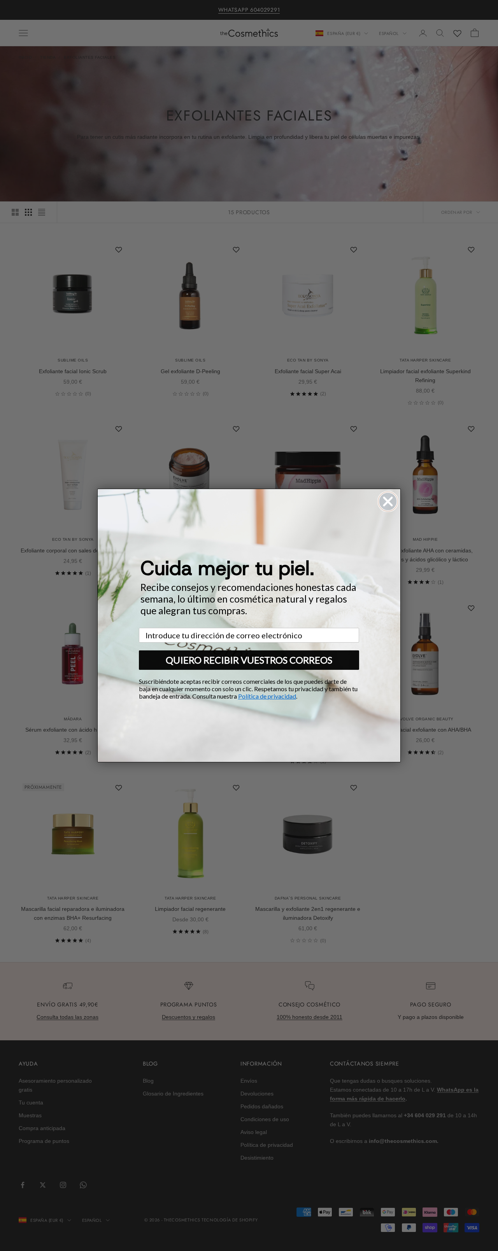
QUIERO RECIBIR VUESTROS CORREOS (249, 660)
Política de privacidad (267, 696)
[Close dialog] (388, 501)
